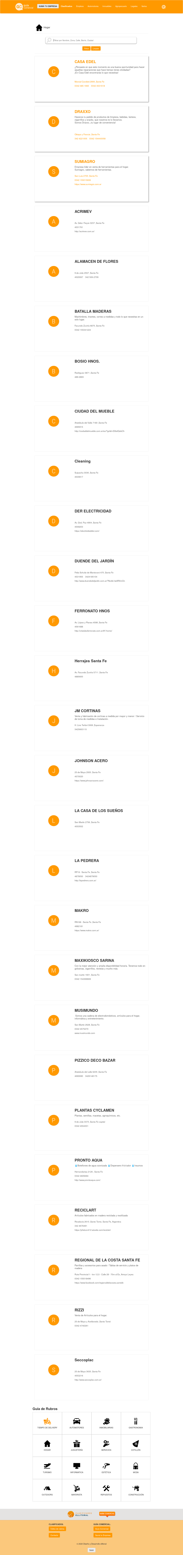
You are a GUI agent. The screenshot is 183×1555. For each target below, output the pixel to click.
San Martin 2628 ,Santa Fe (87, 1024)
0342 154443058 (97, 138)
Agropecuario (121, 6)
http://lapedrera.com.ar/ (85, 880)
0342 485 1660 (82, 85)
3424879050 (91, 876)
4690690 (79, 1075)
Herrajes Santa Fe (91, 660)
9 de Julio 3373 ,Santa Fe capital (90, 1121)
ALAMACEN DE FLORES (96, 261)
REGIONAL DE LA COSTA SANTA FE (107, 1260)
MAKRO (82, 910)
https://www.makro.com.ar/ (87, 930)
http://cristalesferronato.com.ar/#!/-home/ (93, 630)
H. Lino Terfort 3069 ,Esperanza (89, 725)
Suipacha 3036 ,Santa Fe (86, 472)
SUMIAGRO (85, 161)
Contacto (54, 1535)
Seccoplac (84, 1359)
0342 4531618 (98, 85)
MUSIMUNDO (86, 1010)
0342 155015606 (83, 179)
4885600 (79, 676)
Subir (91, 1550)
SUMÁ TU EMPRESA (48, 6)
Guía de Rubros (45, 1408)
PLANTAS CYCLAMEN (94, 1110)
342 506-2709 (91, 276)
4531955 (79, 576)
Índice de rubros (57, 1528)
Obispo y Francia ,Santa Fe (87, 134)
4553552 (79, 826)
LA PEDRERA (87, 860)
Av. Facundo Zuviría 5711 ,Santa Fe (91, 672)
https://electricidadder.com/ (87, 530)
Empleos (80, 6)
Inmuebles (106, 6)
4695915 (79, 426)
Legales (134, 6)
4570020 (79, 776)
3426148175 (91, 1075)
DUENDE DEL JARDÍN (94, 561)
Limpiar (96, 48)
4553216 (79, 1375)
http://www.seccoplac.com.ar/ (88, 1379)
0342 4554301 (81, 1125)
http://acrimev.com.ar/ (84, 231)
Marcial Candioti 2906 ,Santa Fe (89, 81)
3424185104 (91, 576)
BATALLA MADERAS (93, 311)
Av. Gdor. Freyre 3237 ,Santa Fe (89, 222)
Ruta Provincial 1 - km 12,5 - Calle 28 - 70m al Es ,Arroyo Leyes (104, 1274)
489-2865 (79, 376)
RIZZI (79, 1310)
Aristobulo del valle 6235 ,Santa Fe (91, 1071)
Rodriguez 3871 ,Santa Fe (87, 372)
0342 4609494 (81, 1175)
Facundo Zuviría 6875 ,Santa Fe (89, 325)
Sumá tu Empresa (103, 1535)
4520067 (79, 276)
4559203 (79, 526)
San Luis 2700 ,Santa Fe (86, 175)
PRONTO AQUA (88, 1160)
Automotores (93, 6)
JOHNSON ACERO (91, 760)
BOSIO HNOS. (87, 361)
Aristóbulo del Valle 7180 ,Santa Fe (91, 422)
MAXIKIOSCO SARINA (94, 960)
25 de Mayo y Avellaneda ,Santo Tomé (93, 1321)
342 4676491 (81, 1225)
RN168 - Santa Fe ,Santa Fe (88, 921)
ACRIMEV (83, 211)
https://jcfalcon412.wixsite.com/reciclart (93, 1229)
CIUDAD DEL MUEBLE (94, 411)
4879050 (79, 876)
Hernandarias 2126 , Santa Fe (89, 1171)
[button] (164, 7)
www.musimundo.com (85, 1032)
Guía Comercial (102, 1528)
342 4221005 (81, 138)
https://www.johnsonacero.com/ (89, 780)
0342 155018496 (83, 1278)
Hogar (47, 27)
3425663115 (81, 729)
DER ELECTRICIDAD (93, 511)
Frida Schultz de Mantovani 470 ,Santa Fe (94, 572)
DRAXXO (83, 111)
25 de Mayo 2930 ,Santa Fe (88, 772)
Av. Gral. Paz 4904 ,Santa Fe (88, 522)
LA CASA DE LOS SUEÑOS (99, 810)
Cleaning (83, 461)
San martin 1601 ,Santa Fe (87, 974)
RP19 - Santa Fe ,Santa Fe (87, 872)
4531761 (79, 227)
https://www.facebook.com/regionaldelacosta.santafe (99, 1282)
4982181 (79, 926)
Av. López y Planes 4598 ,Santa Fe (91, 622)
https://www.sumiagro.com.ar (88, 184)
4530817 (79, 476)
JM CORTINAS (87, 710)
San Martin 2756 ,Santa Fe (87, 822)
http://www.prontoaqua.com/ (87, 1179)
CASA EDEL (85, 61)
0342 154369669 (83, 978)
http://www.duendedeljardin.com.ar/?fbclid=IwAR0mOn (100, 580)
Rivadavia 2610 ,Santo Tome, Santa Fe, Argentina (98, 1221)
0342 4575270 (81, 1028)
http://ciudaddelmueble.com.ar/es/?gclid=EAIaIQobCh (99, 430)
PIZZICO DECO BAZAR (95, 1060)
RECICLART (85, 1210)
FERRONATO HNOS (92, 611)
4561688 (79, 626)
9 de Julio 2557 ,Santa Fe (86, 272)
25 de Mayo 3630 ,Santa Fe (88, 1371)
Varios (144, 6)
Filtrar (86, 48)
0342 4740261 (81, 1325)
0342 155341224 (83, 329)
